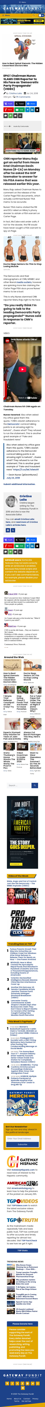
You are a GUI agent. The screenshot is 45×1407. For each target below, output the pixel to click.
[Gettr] (12, 1383)
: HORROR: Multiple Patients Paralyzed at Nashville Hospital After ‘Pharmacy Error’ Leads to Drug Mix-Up (23, 1080)
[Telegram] (32, 1383)
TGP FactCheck (29, 1240)
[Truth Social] (7, 1383)
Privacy (35, 1399)
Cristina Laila (26, 498)
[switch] (41, 15)
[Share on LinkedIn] (32, 109)
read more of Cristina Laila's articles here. (22, 523)
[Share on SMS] (10, 115)
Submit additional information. (19, 484)
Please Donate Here (23, 1323)
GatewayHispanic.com (23, 1169)
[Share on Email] (15, 115)
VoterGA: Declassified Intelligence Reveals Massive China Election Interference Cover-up (24, 981)
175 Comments (23, 97)
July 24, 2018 (13, 477)
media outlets (24, 282)
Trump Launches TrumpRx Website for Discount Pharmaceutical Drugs (26, 1274)
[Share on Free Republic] (37, 109)
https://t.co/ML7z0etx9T (26, 469)
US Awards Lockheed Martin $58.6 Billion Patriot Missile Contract (26, 1311)
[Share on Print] (20, 115)
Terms (16, 1401)
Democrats (13, 424)
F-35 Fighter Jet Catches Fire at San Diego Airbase (26, 1288)
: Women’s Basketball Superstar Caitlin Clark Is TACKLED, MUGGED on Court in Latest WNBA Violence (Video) (24, 1031)
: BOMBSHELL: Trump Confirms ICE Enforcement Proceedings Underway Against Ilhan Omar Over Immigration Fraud (24, 1069)
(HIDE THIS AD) (27, 33)
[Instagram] (38, 1383)
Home (9, 1399)
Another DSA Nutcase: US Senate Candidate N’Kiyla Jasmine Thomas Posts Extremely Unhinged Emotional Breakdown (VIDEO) (23, 992)
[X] (17, 1383)
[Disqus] (22, 619)
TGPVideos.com (20, 1205)
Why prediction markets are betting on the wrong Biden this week (26, 1282)
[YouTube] (23, 1388)
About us (17, 1399)
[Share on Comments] (5, 115)
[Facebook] (22, 1383)
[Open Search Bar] (33, 15)
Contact (26, 1399)
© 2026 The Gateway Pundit (22, 1394)
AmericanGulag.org (22, 1188)
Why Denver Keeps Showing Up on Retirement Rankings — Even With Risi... (27, 1267)
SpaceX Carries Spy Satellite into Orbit (24, 1303)
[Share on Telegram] (27, 109)
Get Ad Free (26, 1401)
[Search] (35, 785)
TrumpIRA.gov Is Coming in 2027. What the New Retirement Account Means (27, 1296)
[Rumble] (27, 1383)
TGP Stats (23, 1250)
